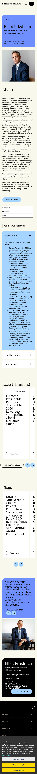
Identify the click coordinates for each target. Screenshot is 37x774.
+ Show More (12, 200)
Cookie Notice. (6, 755)
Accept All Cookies (18, 770)
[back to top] (33, 707)
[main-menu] (32, 4)
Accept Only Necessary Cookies (18, 765)
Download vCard (21, 691)
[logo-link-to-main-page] (11, 4)
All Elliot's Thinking (12, 465)
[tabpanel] (18, 423)
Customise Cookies (18, 759)
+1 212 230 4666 (18, 44)
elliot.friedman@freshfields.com (16, 41)
